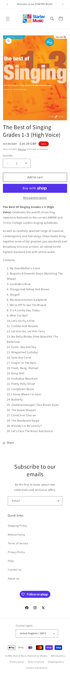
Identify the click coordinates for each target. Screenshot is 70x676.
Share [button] (10, 442)
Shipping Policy (17, 525)
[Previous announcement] (7, 4)
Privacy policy (17, 661)
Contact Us (15, 569)
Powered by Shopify (37, 655)
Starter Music (20, 655)
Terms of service (36, 661)
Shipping (22, 149)
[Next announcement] (63, 4)
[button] (8, 18)
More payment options (35, 197)
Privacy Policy (16, 552)
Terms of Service (18, 543)
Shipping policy (56, 661)
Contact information (36, 667)
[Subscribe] (57, 500)
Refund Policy (16, 534)
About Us (13, 578)
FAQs (11, 561)
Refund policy (58, 655)
